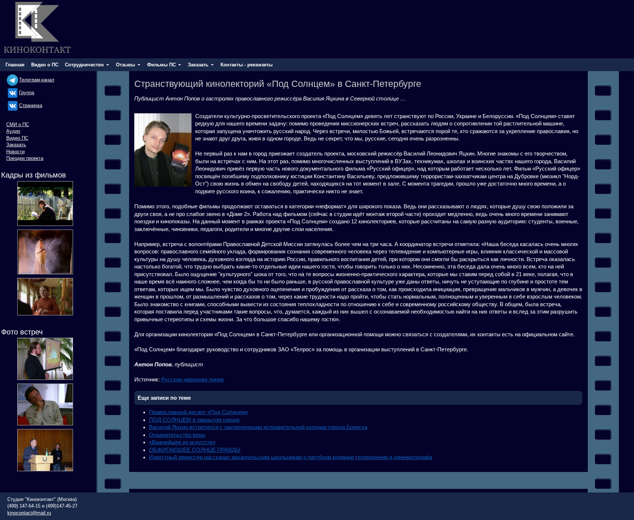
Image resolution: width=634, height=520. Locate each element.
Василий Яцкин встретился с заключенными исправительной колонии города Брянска (258, 427)
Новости (15, 151)
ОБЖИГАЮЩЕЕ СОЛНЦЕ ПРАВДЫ (194, 450)
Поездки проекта (24, 158)
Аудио (13, 131)
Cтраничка (30, 105)
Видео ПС (17, 138)
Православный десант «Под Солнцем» (198, 412)
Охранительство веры (177, 435)
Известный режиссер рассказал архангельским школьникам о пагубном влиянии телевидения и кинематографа (290, 457)
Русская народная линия (192, 379)
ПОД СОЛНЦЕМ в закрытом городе (194, 420)
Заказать (16, 144)
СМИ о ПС (17, 124)
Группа (26, 92)
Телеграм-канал (36, 80)
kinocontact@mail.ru (29, 513)
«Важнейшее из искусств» (182, 442)
